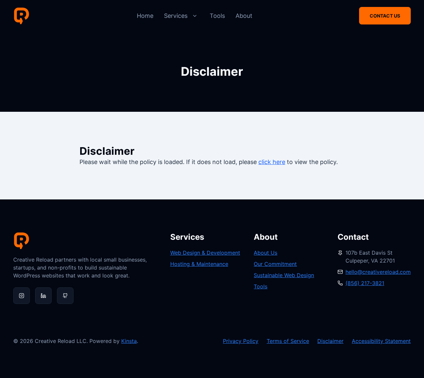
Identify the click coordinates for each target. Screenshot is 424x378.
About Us (265, 252)
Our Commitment (275, 264)
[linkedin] (43, 295)
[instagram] (21, 295)
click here (271, 161)
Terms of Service (288, 341)
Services (175, 15)
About (244, 15)
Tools (217, 15)
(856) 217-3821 (364, 283)
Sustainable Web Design (284, 275)
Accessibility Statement (381, 341)
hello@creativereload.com (378, 272)
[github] (65, 295)
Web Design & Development (205, 252)
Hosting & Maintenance (199, 264)
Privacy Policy (240, 341)
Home (145, 15)
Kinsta (129, 341)
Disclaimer (330, 341)
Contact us (385, 16)
